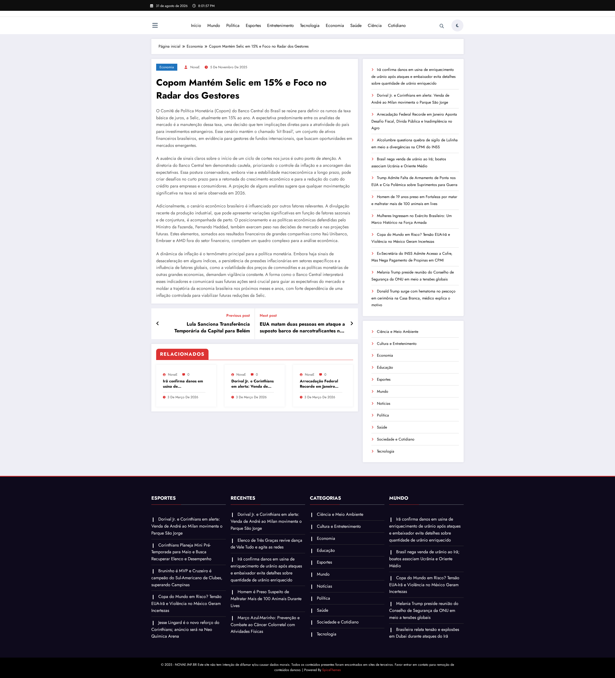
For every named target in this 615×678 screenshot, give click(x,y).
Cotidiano (397, 25)
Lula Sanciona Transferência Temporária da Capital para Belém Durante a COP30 (212, 328)
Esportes (253, 25)
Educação (385, 367)
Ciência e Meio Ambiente (397, 331)
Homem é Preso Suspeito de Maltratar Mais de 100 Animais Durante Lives (266, 599)
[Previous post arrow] (157, 324)
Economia (335, 25)
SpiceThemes (331, 669)
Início (196, 25)
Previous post (238, 315)
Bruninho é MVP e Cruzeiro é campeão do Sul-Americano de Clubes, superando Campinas (186, 578)
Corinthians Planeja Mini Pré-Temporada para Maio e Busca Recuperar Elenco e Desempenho (181, 552)
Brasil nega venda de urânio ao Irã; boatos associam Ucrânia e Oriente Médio (424, 559)
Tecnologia (310, 25)
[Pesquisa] (442, 26)
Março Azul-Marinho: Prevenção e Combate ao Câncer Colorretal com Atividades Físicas (265, 625)
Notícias (383, 403)
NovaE (195, 67)
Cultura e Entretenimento (397, 343)
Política (233, 25)
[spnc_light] (457, 25)
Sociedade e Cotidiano (395, 439)
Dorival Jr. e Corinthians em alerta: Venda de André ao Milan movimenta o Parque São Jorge (252, 384)
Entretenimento (280, 25)
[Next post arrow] (351, 324)
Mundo (213, 25)
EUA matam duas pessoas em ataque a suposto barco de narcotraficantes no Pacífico (302, 328)
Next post (268, 315)
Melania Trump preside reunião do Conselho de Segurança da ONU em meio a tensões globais (423, 610)
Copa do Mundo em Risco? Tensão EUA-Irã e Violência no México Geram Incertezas (186, 603)
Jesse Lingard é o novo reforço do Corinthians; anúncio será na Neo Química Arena (185, 629)
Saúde (356, 25)
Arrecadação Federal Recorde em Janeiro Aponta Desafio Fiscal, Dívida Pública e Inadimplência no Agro (320, 384)
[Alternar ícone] (155, 26)
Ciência (375, 25)
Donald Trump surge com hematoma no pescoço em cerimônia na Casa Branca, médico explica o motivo (413, 298)
